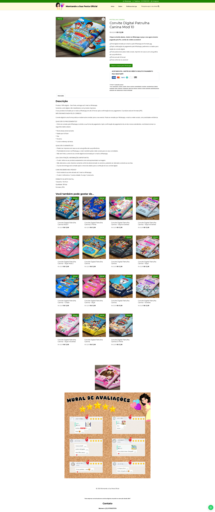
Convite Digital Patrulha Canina (93, 263)
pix (115, 90)
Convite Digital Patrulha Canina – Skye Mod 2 (67, 263)
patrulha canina (117, 20)
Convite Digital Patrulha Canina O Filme (93, 223)
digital (156, 86)
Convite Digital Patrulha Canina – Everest (147, 301)
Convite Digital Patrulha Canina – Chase (67, 301)
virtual (125, 90)
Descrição (61, 96)
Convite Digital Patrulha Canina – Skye (147, 263)
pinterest (112, 90)
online (143, 88)
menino (140, 88)
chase (128, 86)
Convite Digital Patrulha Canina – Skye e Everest (120, 223)
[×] (210, 507)
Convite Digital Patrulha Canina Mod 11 (67, 223)
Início (112, 6)
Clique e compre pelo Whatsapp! (121, 65)
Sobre (120, 6)
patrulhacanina (155, 88)
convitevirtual (150, 86)
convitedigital (137, 86)
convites (144, 86)
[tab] (61, 96)
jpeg (130, 88)
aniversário (115, 86)
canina (120, 86)
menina (135, 88)
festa (116, 88)
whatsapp (129, 90)
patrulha (148, 88)
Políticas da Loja (131, 6)
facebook (112, 88)
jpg (132, 88)
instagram (125, 88)
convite (132, 86)
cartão (124, 86)
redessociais (120, 90)
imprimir (120, 88)
